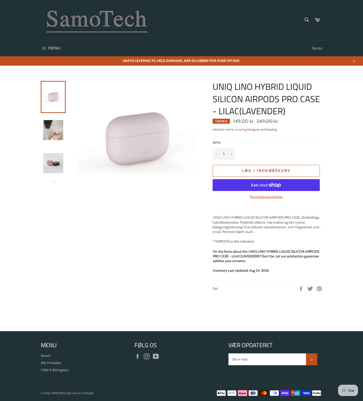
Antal (217, 142)
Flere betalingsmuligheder (266, 197)
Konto (317, 48)
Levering (240, 129)
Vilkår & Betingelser (55, 370)
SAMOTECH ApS (61, 393)
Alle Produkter (51, 363)
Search (46, 355)
